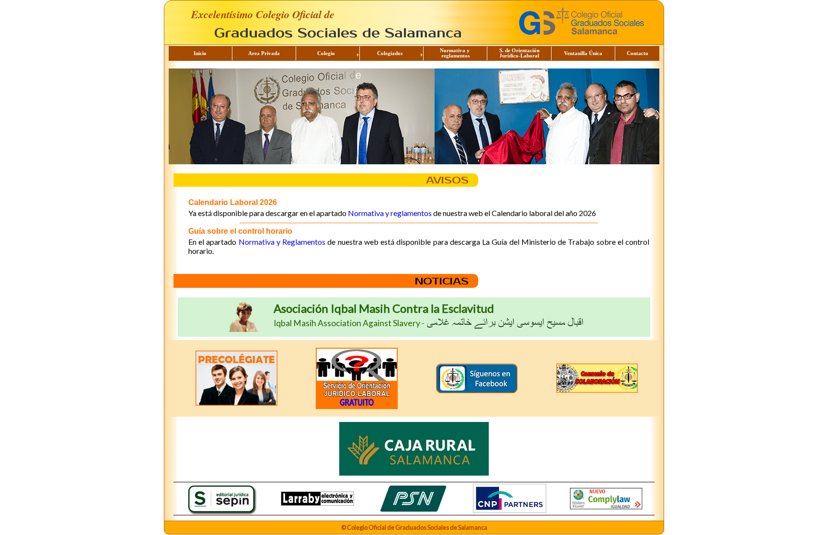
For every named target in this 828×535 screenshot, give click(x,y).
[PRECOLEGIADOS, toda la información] (236, 378)
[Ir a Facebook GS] (477, 378)
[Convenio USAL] (597, 378)
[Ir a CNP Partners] (509, 498)
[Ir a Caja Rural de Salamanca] (413, 449)
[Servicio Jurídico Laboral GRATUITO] (357, 378)
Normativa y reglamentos (390, 212)
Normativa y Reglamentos (282, 241)
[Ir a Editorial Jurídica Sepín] (221, 498)
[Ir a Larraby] (317, 498)
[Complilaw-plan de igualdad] (606, 498)
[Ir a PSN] (414, 498)
